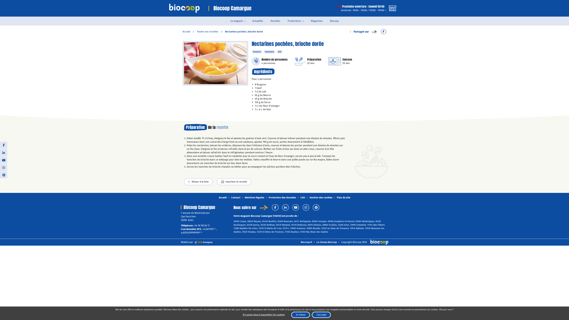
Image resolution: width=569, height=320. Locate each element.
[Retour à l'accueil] (184, 8)
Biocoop (334, 21)
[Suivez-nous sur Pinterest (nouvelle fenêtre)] (3, 175)
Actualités (257, 21)
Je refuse (300, 314)
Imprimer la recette (236, 181)
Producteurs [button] (294, 21)
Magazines (317, 21)
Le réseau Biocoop (327, 242)
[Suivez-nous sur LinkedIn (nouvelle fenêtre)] (3, 152)
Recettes (275, 21)
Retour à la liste (200, 181)
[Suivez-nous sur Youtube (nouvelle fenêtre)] (3, 160)
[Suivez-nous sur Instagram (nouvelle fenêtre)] (3, 167)
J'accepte (321, 314)
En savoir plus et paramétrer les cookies (264, 314)
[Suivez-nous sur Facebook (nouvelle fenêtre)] (3, 145)
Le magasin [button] (236, 21)
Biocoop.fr (306, 242)
